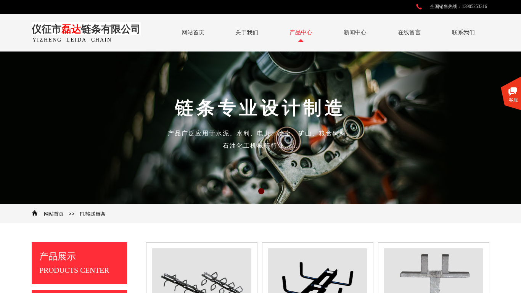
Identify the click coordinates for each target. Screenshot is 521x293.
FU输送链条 (93, 214)
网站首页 (54, 214)
